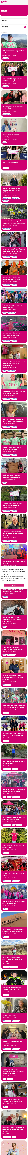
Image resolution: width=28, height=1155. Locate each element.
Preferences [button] (12, 580)
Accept (14, 585)
